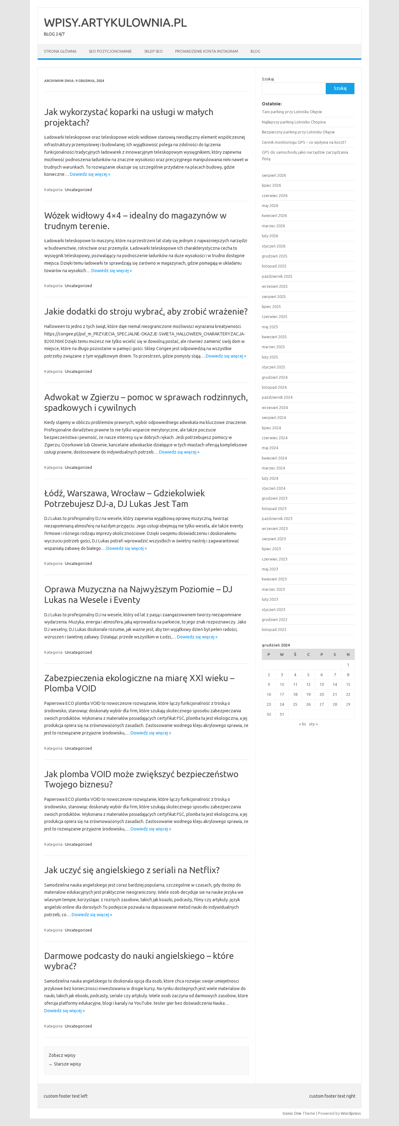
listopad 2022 (274, 629)
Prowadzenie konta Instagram (206, 51)
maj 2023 (270, 569)
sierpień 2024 (274, 417)
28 (335, 704)
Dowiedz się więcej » (90, 174)
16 (269, 694)
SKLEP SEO (153, 51)
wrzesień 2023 (275, 528)
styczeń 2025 (273, 367)
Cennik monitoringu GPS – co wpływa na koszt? (304, 142)
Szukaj (268, 79)
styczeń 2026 (273, 246)
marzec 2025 (273, 346)
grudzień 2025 (274, 256)
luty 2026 (270, 235)
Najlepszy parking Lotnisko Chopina (294, 122)
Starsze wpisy (65, 1063)
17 (282, 694)
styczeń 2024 (273, 488)
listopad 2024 (274, 387)
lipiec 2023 (271, 548)
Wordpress (351, 1113)
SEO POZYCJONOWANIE (110, 51)
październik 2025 (277, 276)
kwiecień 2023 (274, 579)
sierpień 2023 (274, 539)
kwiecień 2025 (274, 336)
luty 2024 (270, 478)
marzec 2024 (273, 468)
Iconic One (292, 1113)
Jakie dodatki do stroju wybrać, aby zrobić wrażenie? (146, 311)
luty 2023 (270, 599)
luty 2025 (270, 357)
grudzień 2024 (274, 377)
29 (348, 704)
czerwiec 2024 (274, 437)
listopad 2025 (274, 266)
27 (322, 704)
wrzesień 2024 (275, 407)
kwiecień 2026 (274, 215)
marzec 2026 (273, 226)
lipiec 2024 (271, 428)
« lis (302, 723)
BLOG (255, 51)
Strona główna (60, 51)
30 (269, 714)
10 (282, 684)
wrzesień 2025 (275, 286)
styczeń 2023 (273, 609)
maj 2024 (270, 447)
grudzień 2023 (274, 498)
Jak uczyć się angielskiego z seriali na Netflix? (131, 870)
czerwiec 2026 (274, 195)
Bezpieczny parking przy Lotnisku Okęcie (298, 132)
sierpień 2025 (274, 296)
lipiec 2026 (271, 185)
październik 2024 (277, 397)
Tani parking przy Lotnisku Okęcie (292, 111)
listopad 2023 (274, 508)
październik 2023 (277, 518)
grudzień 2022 (274, 619)
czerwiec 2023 (274, 559)
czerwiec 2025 (274, 316)
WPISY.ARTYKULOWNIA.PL (115, 22)
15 (348, 684)
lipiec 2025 (271, 306)
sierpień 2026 (274, 175)
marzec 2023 (273, 589)
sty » (313, 723)
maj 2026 (270, 205)
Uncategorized (78, 189)
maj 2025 (270, 327)
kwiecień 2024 (274, 458)
